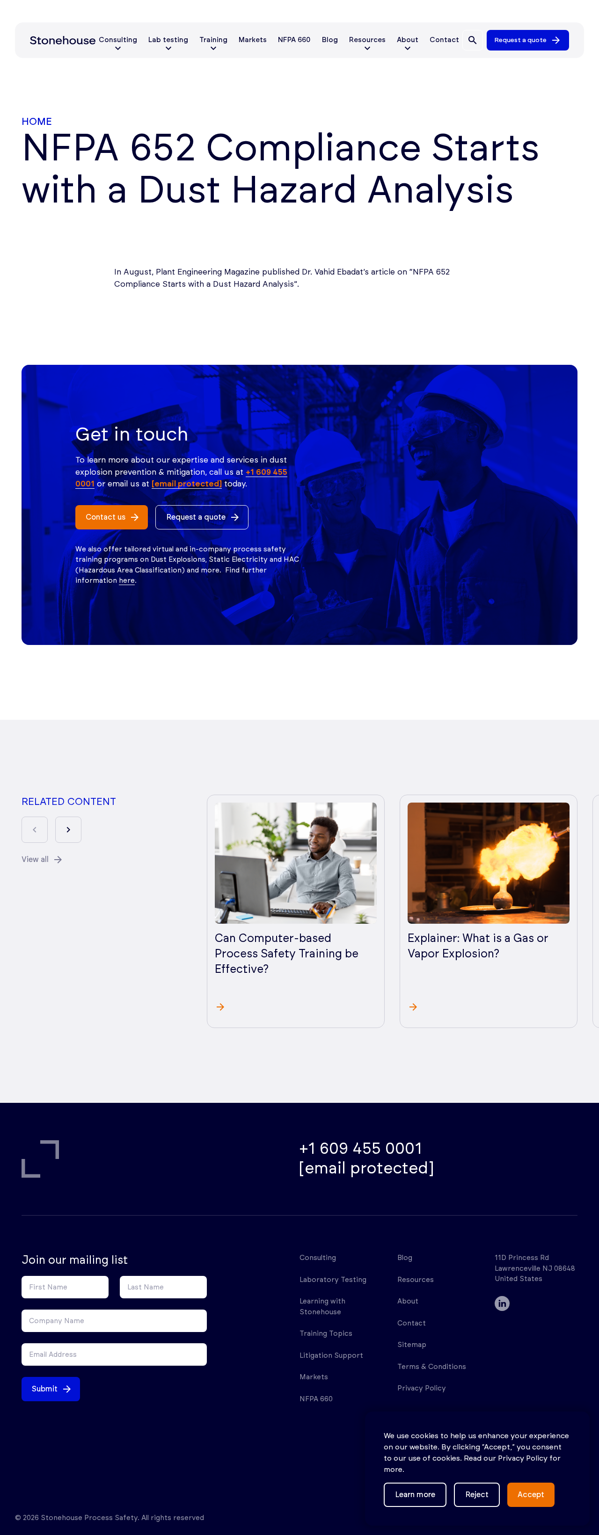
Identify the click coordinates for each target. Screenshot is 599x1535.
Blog (330, 39)
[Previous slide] (35, 830)
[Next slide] (68, 830)
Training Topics (326, 1333)
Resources (415, 1279)
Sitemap (411, 1344)
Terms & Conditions (431, 1366)
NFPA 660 (294, 39)
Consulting (318, 1257)
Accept (531, 1495)
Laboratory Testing (333, 1279)
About (407, 1301)
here (127, 580)
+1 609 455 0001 (361, 1149)
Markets (253, 39)
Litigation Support (331, 1355)
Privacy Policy (421, 1388)
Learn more (415, 1495)
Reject (477, 1495)
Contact (444, 39)
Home (37, 122)
